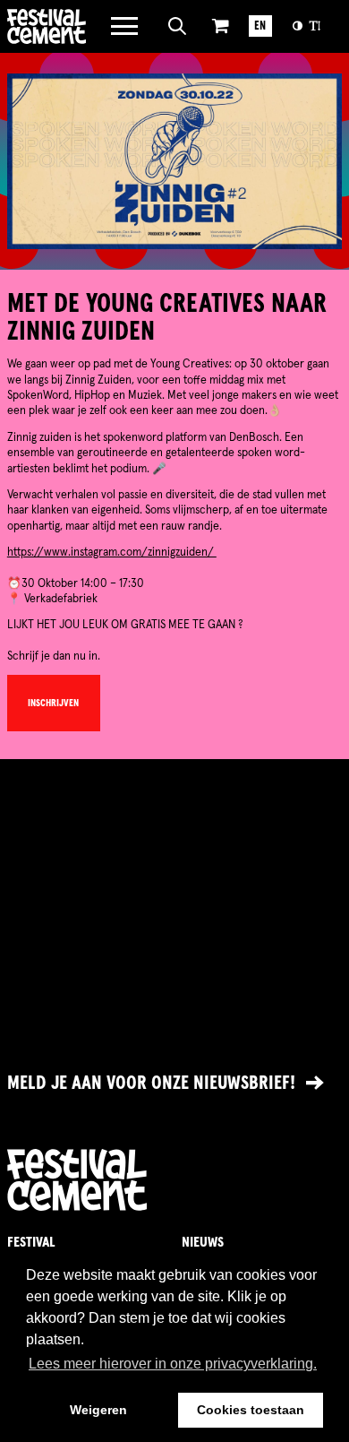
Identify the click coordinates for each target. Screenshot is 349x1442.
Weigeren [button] (98, 1410)
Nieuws (203, 1242)
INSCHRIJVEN (53, 703)
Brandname (46, 26)
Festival (31, 1242)
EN (260, 26)
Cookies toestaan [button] (250, 1410)
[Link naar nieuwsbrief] (174, 1083)
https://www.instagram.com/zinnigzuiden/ (112, 552)
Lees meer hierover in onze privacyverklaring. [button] (173, 1363)
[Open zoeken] (177, 26)
